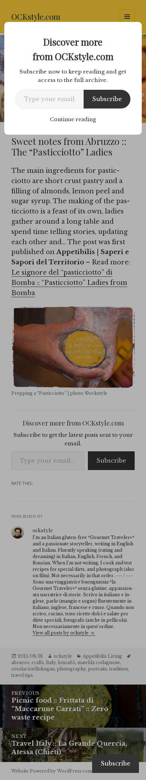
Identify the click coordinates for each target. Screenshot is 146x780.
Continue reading (73, 119)
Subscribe (107, 98)
